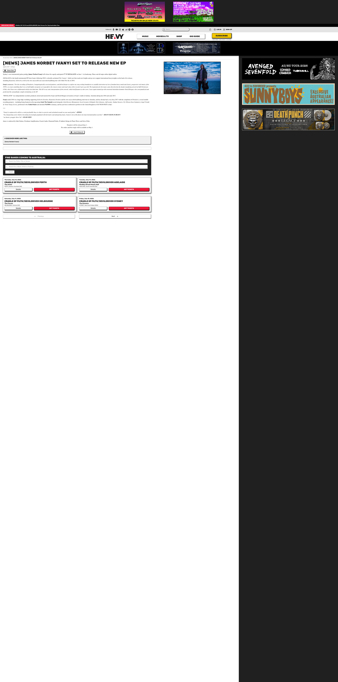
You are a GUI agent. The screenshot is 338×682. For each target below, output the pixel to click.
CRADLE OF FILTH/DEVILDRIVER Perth (25, 182)
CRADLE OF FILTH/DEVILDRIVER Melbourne (28, 201)
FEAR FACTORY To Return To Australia (26, 25)
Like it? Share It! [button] (78, 132)
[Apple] (123, 29)
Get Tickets (54, 189)
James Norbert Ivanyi (11, 141)
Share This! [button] (10, 70)
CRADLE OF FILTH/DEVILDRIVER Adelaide (102, 182)
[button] (210, 29)
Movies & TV (162, 36)
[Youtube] (116, 29)
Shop (179, 36)
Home (11, 57)
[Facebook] (132, 29)
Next (113, 216)
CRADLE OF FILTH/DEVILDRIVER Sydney (101, 201)
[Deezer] (126, 29)
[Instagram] (119, 29)
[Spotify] (129, 29)
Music (145, 36)
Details (18, 189)
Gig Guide (195, 36)
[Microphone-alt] (113, 29)
